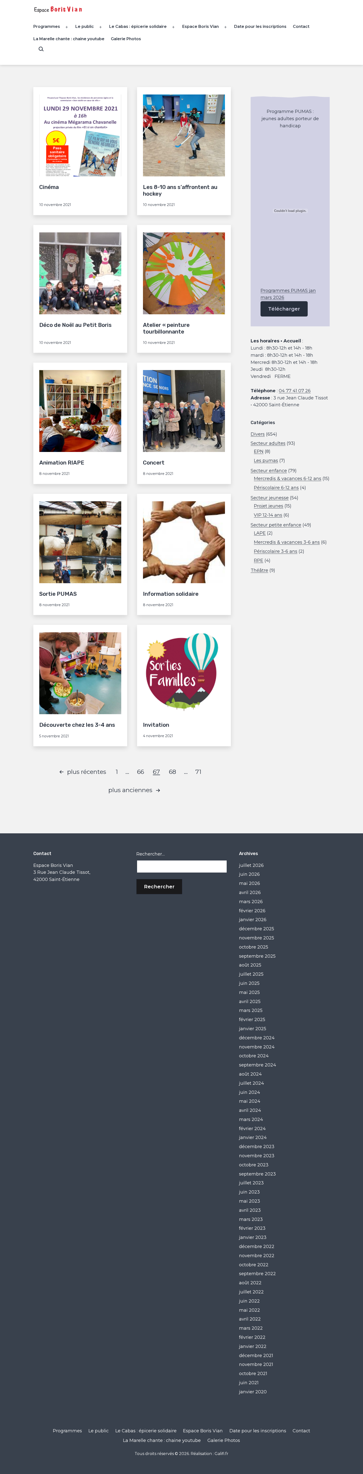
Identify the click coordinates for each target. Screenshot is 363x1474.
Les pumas (266, 460)
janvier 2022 (252, 1346)
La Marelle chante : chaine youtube (68, 39)
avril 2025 (250, 1001)
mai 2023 (249, 1201)
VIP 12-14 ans (268, 515)
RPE (258, 560)
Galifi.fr (221, 1453)
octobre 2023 (253, 1165)
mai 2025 (249, 992)
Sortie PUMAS (58, 594)
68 (172, 771)
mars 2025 (250, 1010)
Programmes (46, 26)
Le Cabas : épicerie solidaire (138, 26)
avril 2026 (250, 892)
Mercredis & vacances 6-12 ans (287, 478)
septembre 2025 (257, 956)
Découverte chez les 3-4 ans (77, 725)
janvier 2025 (252, 1028)
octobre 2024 (254, 1056)
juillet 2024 (251, 1083)
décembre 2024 (257, 1038)
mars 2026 (251, 901)
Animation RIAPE (61, 462)
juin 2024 (249, 1092)
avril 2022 (250, 1319)
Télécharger (284, 309)
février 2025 (252, 1019)
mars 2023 (251, 1219)
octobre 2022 (253, 1265)
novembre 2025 (256, 938)
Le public (84, 26)
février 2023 (252, 1228)
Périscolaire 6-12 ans (276, 487)
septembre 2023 (257, 1174)
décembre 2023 (256, 1146)
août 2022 (250, 1283)
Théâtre (259, 570)
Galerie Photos (126, 39)
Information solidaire (171, 594)
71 (198, 771)
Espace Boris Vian (200, 26)
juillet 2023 (251, 1183)
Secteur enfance (269, 470)
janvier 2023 (252, 1237)
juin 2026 (249, 874)
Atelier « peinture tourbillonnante (166, 328)
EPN (258, 451)
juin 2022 (249, 1301)
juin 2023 (249, 1192)
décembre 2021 (256, 1355)
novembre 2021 (256, 1364)
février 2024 (252, 1128)
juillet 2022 (251, 1292)
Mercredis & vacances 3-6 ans (287, 542)
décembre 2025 (256, 929)
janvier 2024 (253, 1137)
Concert (153, 462)
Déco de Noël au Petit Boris (75, 325)
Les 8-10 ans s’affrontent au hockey (180, 190)
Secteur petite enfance (276, 525)
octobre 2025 (253, 947)
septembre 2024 (257, 1065)
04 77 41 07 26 (295, 390)
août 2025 (250, 965)
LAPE (260, 533)
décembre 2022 (256, 1246)
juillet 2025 (251, 974)
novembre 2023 (256, 1155)
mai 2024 (249, 1101)
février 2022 (252, 1337)
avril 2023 (250, 1210)
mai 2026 (249, 883)
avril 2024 (250, 1110)
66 (140, 771)
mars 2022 (251, 1328)
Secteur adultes (268, 443)
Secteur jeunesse (270, 498)
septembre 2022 (257, 1273)
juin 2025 (249, 983)
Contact (301, 26)
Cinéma (49, 187)
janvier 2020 (253, 1392)
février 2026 (252, 911)
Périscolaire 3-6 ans (275, 551)
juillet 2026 (251, 865)
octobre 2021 (253, 1373)
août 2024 (250, 1074)
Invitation (156, 725)
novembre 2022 (256, 1255)
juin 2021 (249, 1382)
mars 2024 (251, 1119)
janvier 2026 (252, 919)
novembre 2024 (257, 1047)
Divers (258, 434)
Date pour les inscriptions (260, 26)
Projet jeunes (268, 506)
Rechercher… (150, 854)
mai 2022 (249, 1310)
